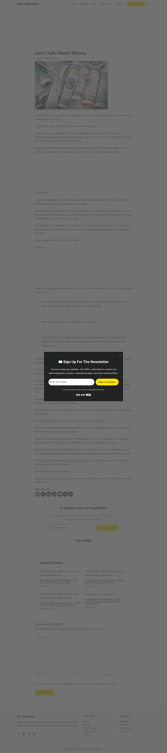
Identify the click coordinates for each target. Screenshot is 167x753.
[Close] (120, 354)
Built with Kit (83, 395)
